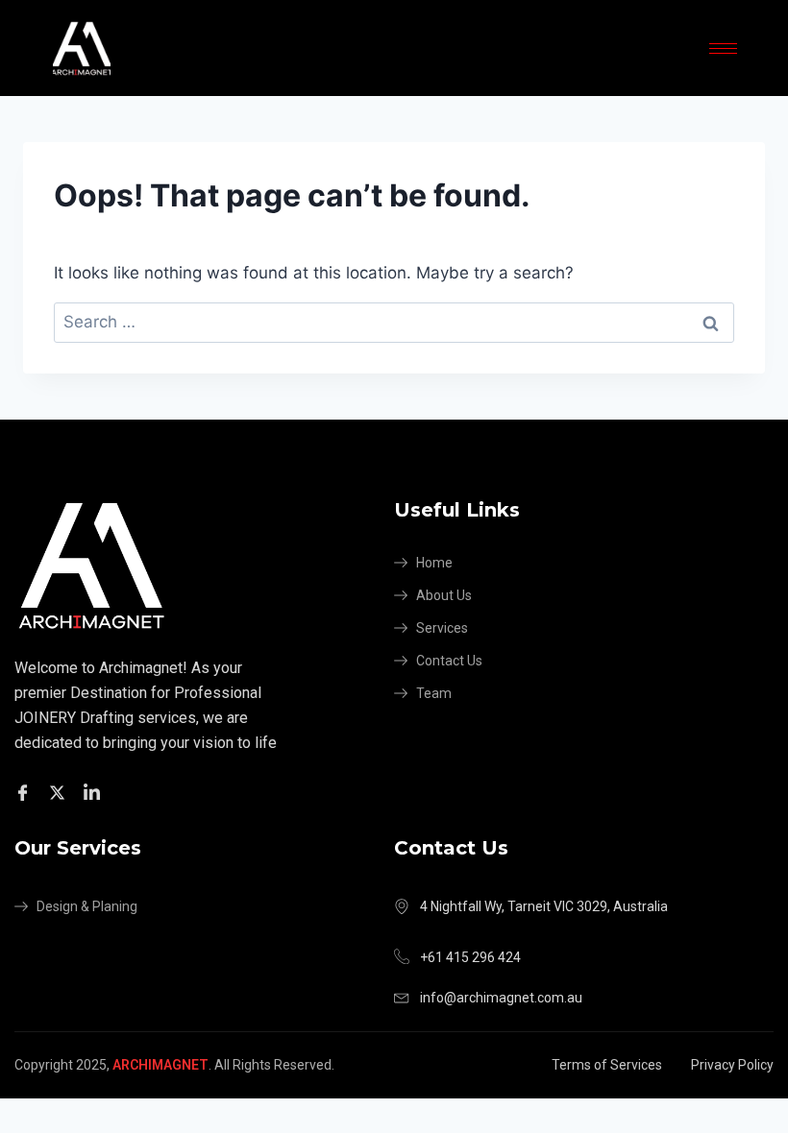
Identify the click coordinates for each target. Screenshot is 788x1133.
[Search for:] (394, 321)
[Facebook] (25, 793)
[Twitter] (60, 793)
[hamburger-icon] (723, 48)
